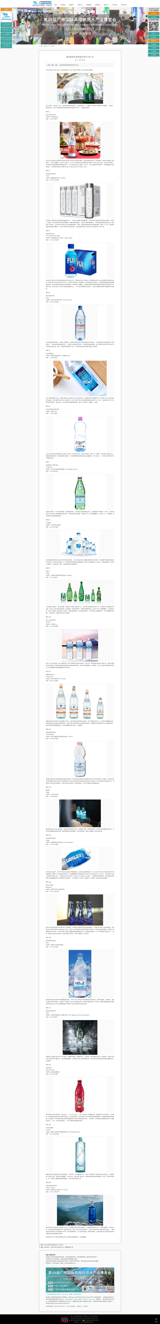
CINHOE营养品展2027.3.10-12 (6, 40)
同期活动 (97, 4)
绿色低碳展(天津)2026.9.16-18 (6, 30)
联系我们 (96, 1316)
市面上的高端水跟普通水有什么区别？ (54, 1245)
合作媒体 (153, 51)
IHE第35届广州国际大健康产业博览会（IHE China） (81, 1299)
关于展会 (62, 4)
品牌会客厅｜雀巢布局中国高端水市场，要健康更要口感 (58, 1247)
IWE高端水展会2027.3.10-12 (6, 24)
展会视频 (153, 55)
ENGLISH (124, 4)
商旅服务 (88, 4)
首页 (55, 4)
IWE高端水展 (77, 1294)
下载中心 (153, 33)
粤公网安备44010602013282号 (91, 1320)
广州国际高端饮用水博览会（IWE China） (57, 1294)
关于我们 (114, 4)
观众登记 (153, 17)
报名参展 (153, 13)
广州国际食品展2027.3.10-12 (6, 45)
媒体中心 (106, 4)
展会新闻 (153, 44)
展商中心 (71, 4)
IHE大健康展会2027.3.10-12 (6, 35)
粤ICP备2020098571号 (76, 1320)
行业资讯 (52, 46)
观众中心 (80, 4)
